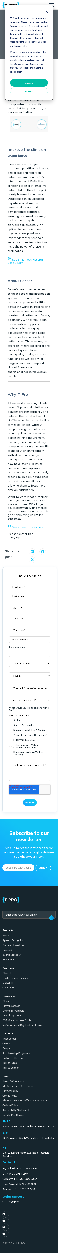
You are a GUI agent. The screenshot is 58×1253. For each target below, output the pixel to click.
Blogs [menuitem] (5, 1001)
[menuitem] (5, 1214)
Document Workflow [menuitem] (14, 945)
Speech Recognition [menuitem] (13, 940)
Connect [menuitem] (7, 949)
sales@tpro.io (16, 537)
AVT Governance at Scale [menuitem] (16, 1020)
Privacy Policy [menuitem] (10, 1090)
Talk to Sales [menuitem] (9, 1062)
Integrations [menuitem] (9, 959)
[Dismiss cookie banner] (47, 12)
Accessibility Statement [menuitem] (15, 1110)
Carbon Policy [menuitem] (10, 1105)
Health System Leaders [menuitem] (15, 977)
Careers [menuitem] (6, 1043)
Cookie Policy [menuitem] (9, 1095)
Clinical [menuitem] (6, 973)
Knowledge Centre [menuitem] (12, 1015)
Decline (29, 91)
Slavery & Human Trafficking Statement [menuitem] (24, 1100)
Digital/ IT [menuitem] (7, 982)
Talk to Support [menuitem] (10, 1067)
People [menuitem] (6, 1048)
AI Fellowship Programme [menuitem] (16, 1053)
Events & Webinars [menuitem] (13, 1010)
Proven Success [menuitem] (11, 1005)
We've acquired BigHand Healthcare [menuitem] (22, 1025)
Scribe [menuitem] (5, 935)
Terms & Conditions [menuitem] (13, 1081)
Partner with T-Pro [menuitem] (12, 1058)
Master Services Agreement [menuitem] (17, 1086)
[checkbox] (29, 737)
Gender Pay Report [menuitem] (13, 1114)
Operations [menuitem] (8, 987)
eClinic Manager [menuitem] (11, 954)
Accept (29, 82)
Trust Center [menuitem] (9, 1038)
